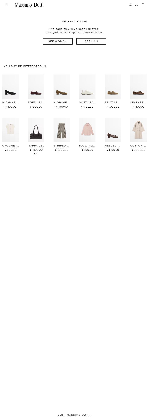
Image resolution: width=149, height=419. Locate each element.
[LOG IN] (136, 4)
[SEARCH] (130, 4)
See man (91, 41)
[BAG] (142, 4)
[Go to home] (29, 5)
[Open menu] (6, 4)
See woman (57, 41)
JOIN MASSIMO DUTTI (74, 415)
